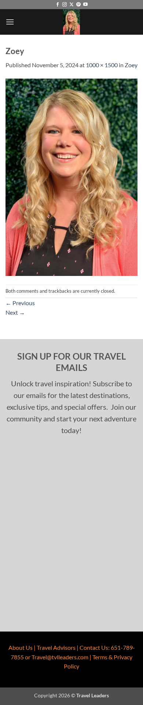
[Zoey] (72, 176)
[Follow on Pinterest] (78, 4)
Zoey (131, 64)
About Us (20, 647)
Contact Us (94, 647)
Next (15, 312)
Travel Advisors (56, 647)
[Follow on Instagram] (64, 4)
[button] (10, 22)
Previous (20, 302)
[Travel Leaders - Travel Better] (71, 22)
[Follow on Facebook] (57, 4)
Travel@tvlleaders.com (60, 656)
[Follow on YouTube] (85, 4)
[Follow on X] (71, 4)
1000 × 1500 (102, 64)
